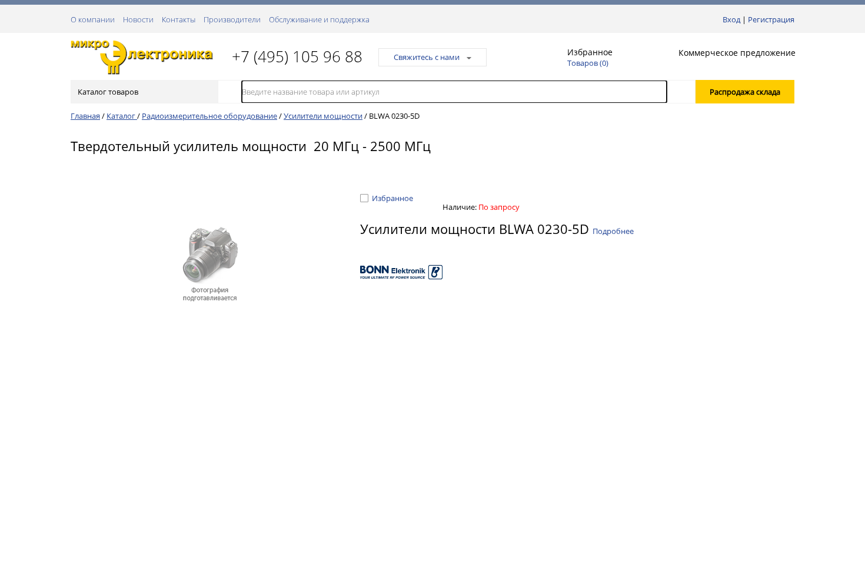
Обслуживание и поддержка (319, 19)
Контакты (178, 19)
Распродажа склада (745, 91)
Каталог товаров (108, 91)
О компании (93, 19)
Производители (232, 19)
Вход (731, 19)
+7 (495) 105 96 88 (297, 56)
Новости (138, 19)
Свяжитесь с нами (427, 57)
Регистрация (771, 19)
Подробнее (613, 231)
